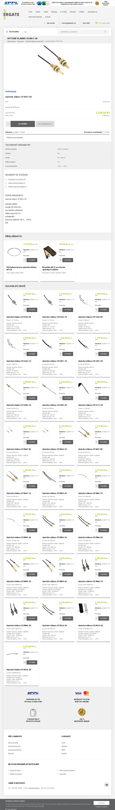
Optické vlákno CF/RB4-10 (90, 493)
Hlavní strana (11, 41)
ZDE (42, 806)
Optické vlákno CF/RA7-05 (90, 449)
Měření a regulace (16, 774)
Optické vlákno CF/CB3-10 (19, 405)
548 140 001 (51, 23)
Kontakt (47, 17)
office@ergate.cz (69, 23)
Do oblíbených (45, 124)
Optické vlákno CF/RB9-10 (19, 581)
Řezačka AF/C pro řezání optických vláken (53, 268)
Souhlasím (101, 803)
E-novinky (63, 12)
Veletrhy (81, 12)
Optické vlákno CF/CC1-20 (90, 405)
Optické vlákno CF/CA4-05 (90, 317)
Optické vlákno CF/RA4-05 (19, 449)
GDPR (63, 750)
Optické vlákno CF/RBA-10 (90, 581)
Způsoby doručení (14, 746)
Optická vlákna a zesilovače (34, 41)
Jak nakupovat (92, 12)
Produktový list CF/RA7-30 (16, 179)
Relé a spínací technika (67, 770)
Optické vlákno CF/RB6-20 (90, 537)
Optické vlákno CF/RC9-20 (90, 625)
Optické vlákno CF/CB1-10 (54, 361)
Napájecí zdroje (15, 770)
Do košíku (22, 124)
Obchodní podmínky (35, 17)
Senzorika (20, 41)
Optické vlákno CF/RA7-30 (53, 41)
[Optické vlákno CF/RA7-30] (57, 65)
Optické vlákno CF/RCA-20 (19, 669)
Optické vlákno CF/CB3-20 (54, 405)
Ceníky (46, 12)
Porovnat (26, 255)
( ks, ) (104, 23)
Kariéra (38, 12)
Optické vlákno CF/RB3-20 (54, 493)
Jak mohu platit (13, 742)
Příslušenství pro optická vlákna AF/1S (21, 268)
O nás (30, 12)
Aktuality (73, 12)
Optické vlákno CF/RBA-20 (19, 625)
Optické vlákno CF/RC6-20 (54, 625)
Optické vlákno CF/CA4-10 (19, 361)
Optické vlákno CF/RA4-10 (54, 449)
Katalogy (54, 12)
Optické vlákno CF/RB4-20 (19, 537)
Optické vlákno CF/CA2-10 (54, 317)
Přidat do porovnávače (15, 137)
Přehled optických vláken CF (17, 186)
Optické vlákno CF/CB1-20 (90, 361)
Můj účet (86, 23)
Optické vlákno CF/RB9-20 (54, 581)
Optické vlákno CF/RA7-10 (19, 493)
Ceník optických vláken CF (16, 183)
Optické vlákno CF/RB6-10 (54, 537)
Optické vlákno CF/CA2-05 (19, 317)
